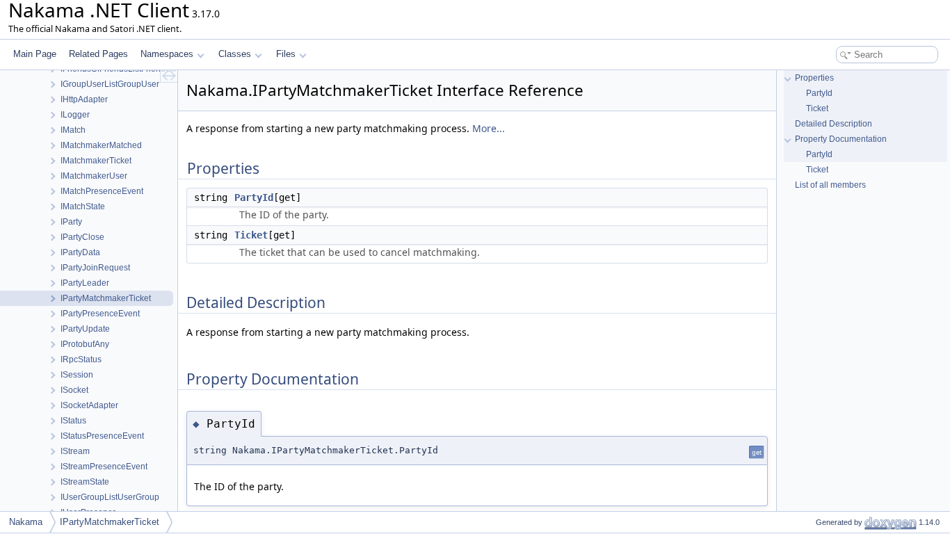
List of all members (830, 185)
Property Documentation (841, 139)
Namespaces (166, 54)
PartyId (253, 197)
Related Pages (98, 54)
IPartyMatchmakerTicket (109, 522)
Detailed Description (833, 124)
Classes (234, 54)
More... (488, 128)
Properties (814, 78)
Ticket (251, 235)
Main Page (34, 54)
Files (286, 54)
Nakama (25, 522)
